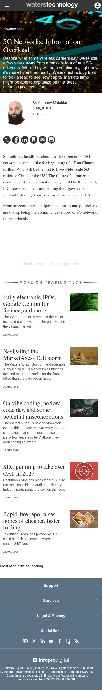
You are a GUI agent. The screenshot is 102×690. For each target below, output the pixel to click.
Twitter (34, 641)
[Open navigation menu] (4, 5)
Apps (68, 641)
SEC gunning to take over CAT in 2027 (34, 469)
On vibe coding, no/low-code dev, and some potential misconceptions (33, 409)
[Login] (97, 5)
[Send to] (42, 140)
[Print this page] (51, 140)
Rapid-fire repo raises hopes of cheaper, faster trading (31, 520)
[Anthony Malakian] (15, 113)
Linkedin (42, 641)
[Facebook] (15, 140)
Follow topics (25, 641)
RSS (76, 641)
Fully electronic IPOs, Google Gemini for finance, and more (29, 303)
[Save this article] (33, 140)
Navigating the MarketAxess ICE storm (32, 354)
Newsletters (51, 641)
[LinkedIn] (24, 140)
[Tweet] (7, 140)
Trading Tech (14, 29)
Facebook (59, 641)
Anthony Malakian (53, 103)
